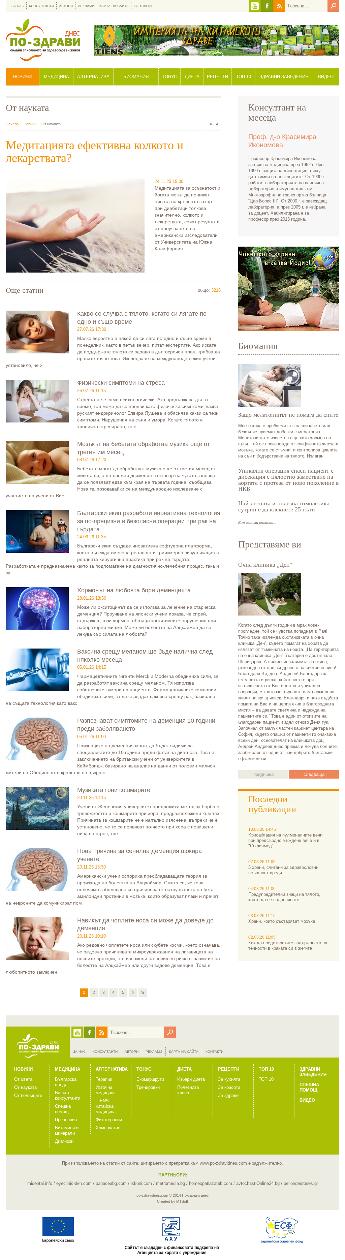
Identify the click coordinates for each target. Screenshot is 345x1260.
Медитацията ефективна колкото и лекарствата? (94, 151)
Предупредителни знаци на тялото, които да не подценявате (284, 897)
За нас (17, 6)
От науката (25, 1087)
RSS (279, 6)
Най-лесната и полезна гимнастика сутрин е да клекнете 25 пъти (284, 506)
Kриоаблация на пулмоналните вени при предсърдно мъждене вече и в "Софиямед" (285, 840)
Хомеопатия (108, 1127)
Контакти (143, 6)
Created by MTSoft (172, 1201)
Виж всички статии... (257, 523)
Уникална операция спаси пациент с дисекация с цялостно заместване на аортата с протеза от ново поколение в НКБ (288, 479)
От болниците (28, 1095)
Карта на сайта (114, 6)
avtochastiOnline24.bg (258, 1183)
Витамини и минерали (67, 1130)
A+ (212, 124)
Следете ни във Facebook (267, 6)
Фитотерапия (109, 1119)
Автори (66, 6)
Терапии (104, 1079)
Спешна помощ (63, 1109)
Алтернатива (93, 76)
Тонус (169, 76)
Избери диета (191, 1079)
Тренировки (148, 1087)
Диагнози (64, 1141)
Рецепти (217, 76)
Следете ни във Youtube (255, 6)
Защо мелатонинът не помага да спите (288, 414)
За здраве (228, 1095)
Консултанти (41, 6)
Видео (326, 76)
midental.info (39, 1183)
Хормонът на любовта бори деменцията (134, 590)
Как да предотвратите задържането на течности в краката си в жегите (287, 945)
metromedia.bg (170, 1183)
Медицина (56, 76)
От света (23, 1079)
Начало (12, 124)
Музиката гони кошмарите (113, 790)
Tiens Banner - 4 (216, 40)
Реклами (86, 6)
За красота (229, 1087)
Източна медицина (106, 1090)
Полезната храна (188, 1090)
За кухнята (229, 1079)
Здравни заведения (283, 76)
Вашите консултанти (67, 1095)
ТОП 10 (266, 1079)
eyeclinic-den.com (74, 1183)
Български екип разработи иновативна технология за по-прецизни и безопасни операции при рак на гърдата (148, 521)
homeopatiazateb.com (210, 1183)
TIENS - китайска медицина (106, 1106)
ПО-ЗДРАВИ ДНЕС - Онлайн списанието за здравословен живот (43, 40)
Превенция (66, 1119)
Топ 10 (243, 76)
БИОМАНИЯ (136, 76)
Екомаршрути (150, 1079)
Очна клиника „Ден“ (265, 564)
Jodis (288, 289)
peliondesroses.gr (301, 1183)
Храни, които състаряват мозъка (281, 921)
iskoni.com (141, 1183)
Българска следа (65, 1082)
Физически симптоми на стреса (121, 382)
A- (218, 124)
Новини (22, 76)
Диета (192, 76)
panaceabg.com (111, 1183)
